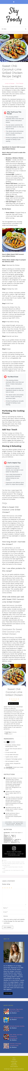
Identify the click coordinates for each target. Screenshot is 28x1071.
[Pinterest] (13, 2)
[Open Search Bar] (25, 29)
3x (13, 742)
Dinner (5, 860)
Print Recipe (19, 83)
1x (8, 742)
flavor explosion (8, 863)
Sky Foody (14, 15)
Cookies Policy (14, 1061)
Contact (14, 1059)
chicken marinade (16, 862)
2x (10, 742)
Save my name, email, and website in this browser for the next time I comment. (14, 921)
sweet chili (21, 863)
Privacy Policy (14, 1064)
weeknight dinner (6, 865)
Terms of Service (14, 1066)
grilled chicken (15, 863)
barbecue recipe (7, 862)
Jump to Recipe (9, 83)
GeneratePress (20, 1068)
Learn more (8, 993)
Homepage (14, 1063)
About (14, 1057)
